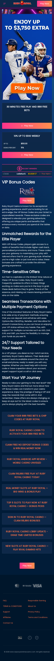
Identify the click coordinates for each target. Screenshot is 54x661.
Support (6, 611)
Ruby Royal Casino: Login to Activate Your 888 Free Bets (27, 432)
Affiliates (7, 617)
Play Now (44, 3)
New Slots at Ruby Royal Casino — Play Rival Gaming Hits (27, 547)
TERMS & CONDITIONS (12, 606)
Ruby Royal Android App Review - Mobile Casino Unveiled (27, 461)
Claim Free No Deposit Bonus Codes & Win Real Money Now (27, 446)
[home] (22, 5)
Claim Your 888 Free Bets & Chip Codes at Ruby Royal (27, 417)
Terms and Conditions (37, 617)
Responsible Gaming (37, 600)
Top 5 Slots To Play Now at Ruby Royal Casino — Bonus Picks (27, 504)
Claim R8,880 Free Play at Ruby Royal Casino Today (27, 475)
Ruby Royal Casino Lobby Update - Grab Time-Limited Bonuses (27, 533)
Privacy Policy (34, 611)
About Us (32, 606)
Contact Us (8, 623)
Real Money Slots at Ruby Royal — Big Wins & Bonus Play (27, 489)
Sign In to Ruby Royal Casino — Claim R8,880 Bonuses (27, 518)
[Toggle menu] (4, 3)
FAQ (5, 600)
